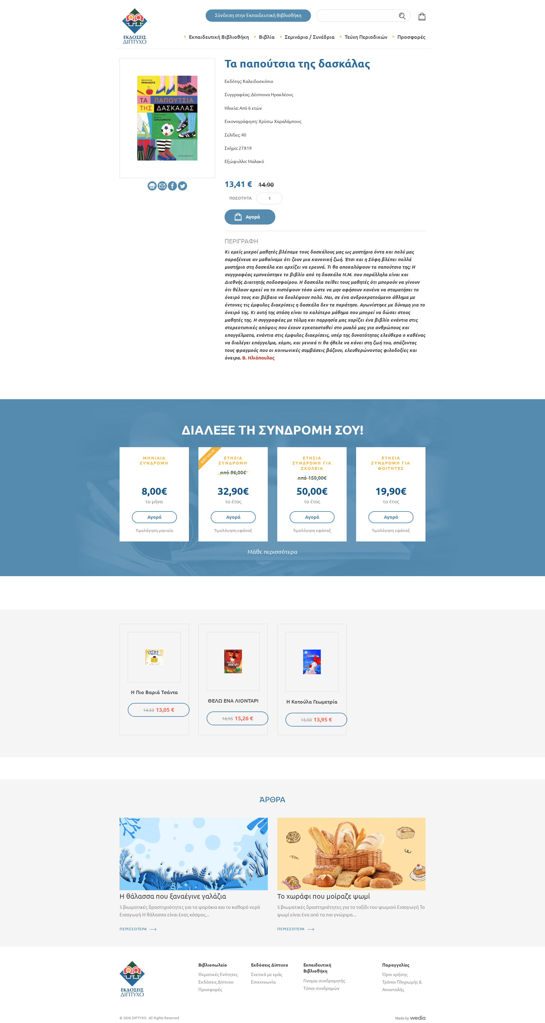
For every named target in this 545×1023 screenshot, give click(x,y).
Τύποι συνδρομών (321, 988)
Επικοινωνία (263, 982)
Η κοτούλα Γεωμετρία (311, 701)
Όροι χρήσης (394, 974)
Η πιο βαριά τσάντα (154, 692)
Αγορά (253, 216)
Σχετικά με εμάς (266, 974)
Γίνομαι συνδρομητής (324, 980)
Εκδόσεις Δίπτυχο (215, 982)
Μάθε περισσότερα (272, 552)
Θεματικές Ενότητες (217, 974)
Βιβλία (267, 37)
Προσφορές (411, 37)
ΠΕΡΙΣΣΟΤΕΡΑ (133, 929)
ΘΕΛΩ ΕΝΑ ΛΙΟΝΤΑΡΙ (233, 701)
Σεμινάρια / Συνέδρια (310, 37)
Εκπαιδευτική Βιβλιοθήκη (219, 37)
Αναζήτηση (402, 15)
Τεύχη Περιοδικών (366, 37)
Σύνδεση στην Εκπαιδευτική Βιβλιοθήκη (258, 15)
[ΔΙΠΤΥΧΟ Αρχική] (132, 978)
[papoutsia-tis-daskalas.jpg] (167, 117)
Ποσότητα (240, 198)
